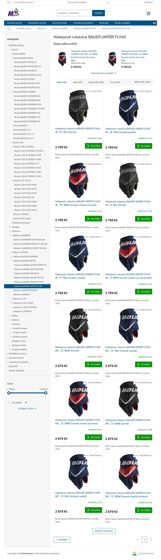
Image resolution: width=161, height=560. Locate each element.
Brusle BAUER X (21, 125)
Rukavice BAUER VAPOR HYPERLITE (30, 265)
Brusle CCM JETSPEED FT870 (27, 155)
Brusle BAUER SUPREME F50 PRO (29, 108)
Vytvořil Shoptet (146, 553)
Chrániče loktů (19, 332)
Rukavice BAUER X (22, 294)
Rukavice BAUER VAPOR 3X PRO (29, 269)
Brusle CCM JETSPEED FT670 (27, 167)
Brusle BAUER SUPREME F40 (27, 113)
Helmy (15, 315)
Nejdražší (77, 82)
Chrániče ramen (20, 336)
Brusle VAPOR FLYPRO (24, 79)
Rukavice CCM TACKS (23, 303)
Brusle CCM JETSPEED (24, 146)
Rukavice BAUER (20, 252)
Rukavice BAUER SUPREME (26, 256)
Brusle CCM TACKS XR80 (25, 206)
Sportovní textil (16, 358)
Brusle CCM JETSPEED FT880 (27, 159)
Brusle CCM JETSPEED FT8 (26, 163)
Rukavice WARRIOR (22, 235)
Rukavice (16, 231)
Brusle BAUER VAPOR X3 (25, 70)
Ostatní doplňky (19, 349)
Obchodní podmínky (77, 2)
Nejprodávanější (96, 82)
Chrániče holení (20, 328)
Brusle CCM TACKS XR (24, 197)
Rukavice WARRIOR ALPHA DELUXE (29, 239)
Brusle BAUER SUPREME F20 (27, 121)
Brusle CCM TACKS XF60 (25, 193)
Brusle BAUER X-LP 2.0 (24, 134)
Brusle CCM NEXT (21, 214)
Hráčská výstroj (16, 45)
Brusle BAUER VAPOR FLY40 (26, 83)
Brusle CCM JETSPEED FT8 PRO (28, 151)
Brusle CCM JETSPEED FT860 (27, 176)
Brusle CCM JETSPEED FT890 (27, 172)
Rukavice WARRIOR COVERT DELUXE (30, 248)
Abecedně (115, 82)
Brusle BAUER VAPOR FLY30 (26, 87)
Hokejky (15, 227)
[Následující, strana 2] (144, 540)
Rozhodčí (13, 366)
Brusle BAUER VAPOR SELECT (27, 66)
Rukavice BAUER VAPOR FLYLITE (29, 277)
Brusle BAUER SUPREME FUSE (27, 104)
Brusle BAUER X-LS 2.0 (24, 138)
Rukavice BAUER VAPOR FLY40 (28, 286)
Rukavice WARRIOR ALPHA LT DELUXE (30, 244)
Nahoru (63, 539)
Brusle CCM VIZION (22, 218)
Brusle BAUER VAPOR (23, 58)
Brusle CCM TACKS (22, 180)
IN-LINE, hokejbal (16, 370)
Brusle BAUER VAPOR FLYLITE (27, 75)
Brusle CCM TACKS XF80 (25, 184)
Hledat (98, 13)
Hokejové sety (19, 341)
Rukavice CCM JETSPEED (25, 307)
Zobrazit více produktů (102, 73)
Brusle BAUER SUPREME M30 (27, 100)
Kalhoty (15, 320)
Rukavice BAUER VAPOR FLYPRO (29, 282)
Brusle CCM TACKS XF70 (25, 189)
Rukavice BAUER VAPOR (25, 260)
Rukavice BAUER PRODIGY (25, 290)
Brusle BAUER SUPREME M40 (27, 96)
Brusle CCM (18, 142)
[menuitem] (14, 23)
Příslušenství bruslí (21, 222)
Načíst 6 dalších (104, 531)
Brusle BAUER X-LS (22, 129)
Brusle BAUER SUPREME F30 (27, 117)
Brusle (15, 49)
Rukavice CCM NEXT (23, 311)
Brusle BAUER (19, 53)
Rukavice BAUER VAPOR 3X (26, 273)
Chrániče (16, 324)
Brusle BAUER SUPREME (24, 91)
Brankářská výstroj (17, 353)
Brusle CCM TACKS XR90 (25, 201)
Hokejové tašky (19, 345)
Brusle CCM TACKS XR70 (25, 210)
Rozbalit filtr (25, 408)
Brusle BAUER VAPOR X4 (25, 62)
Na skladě (20, 402)
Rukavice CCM (19, 298)
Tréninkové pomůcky (19, 362)
